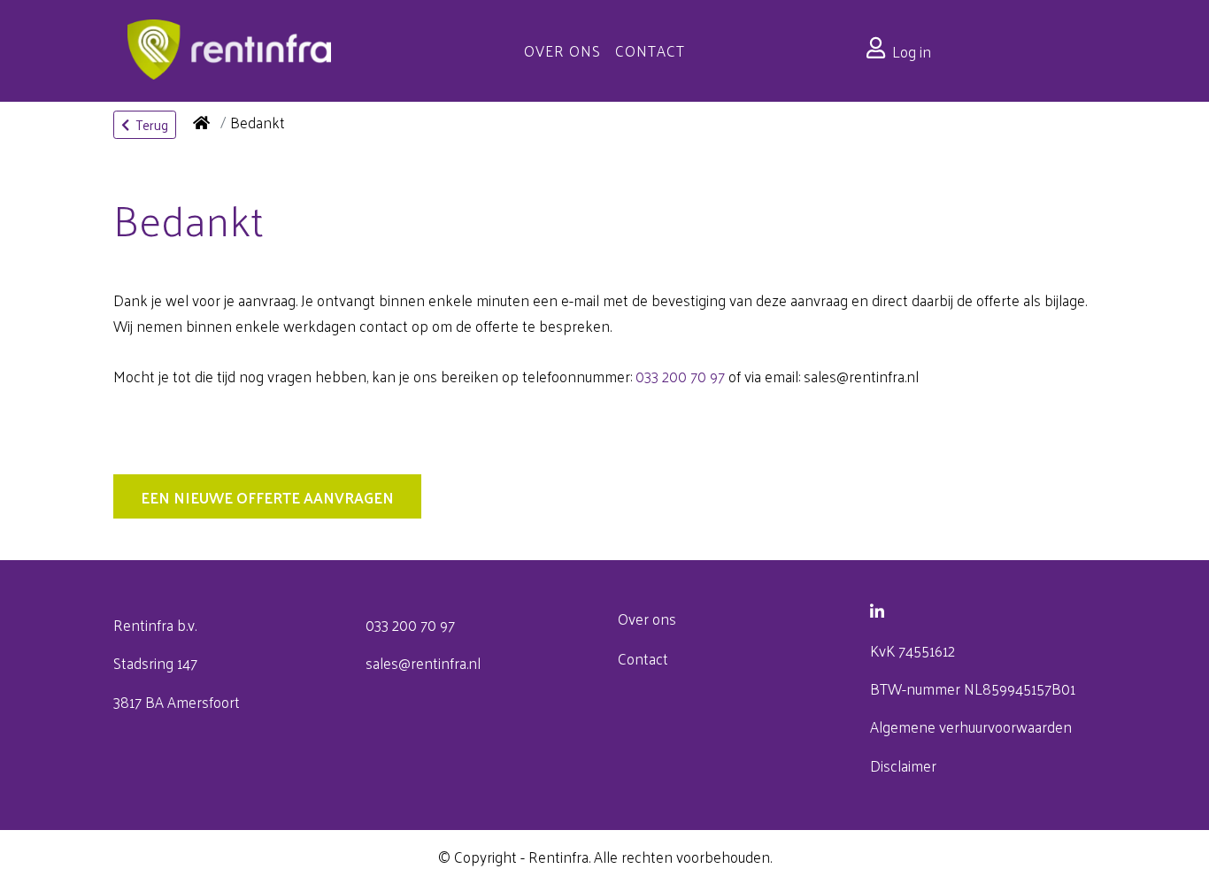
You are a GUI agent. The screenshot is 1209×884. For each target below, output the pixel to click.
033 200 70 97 (680, 376)
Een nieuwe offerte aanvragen (267, 497)
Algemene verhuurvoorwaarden (971, 726)
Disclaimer (903, 765)
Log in (911, 51)
